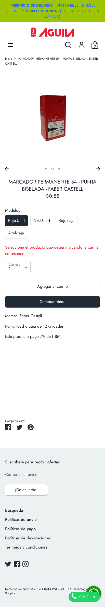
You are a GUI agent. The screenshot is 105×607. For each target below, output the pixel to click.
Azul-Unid (41, 220)
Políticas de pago (20, 529)
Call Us (86, 596)
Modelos (12, 210)
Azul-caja (16, 233)
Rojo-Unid (16, 220)
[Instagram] (25, 564)
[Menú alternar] (10, 45)
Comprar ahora (52, 302)
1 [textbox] (9, 269)
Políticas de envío (21, 519)
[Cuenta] (81, 43)
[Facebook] (17, 564)
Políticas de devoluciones (28, 538)
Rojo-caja (66, 220)
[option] (52, 117)
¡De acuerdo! (26, 490)
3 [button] (59, 169)
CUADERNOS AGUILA (57, 589)
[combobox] (18, 267)
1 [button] (46, 169)
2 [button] (52, 169)
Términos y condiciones (26, 547)
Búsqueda (14, 510)
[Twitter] (8, 564)
